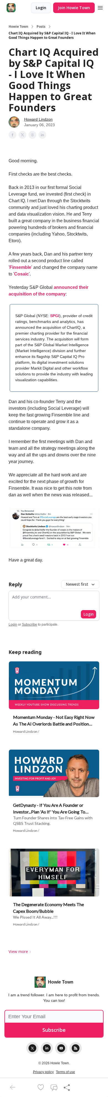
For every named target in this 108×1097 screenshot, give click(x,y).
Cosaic (21, 274)
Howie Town (18, 26)
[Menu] (100, 7)
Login (41, 7)
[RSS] (76, 1048)
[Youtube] (61, 1048)
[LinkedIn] (47, 1048)
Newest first (77, 584)
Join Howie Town (74, 7)
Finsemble (20, 267)
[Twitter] (32, 1048)
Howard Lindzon (38, 119)
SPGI (54, 316)
